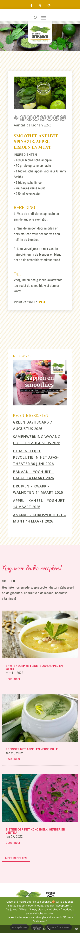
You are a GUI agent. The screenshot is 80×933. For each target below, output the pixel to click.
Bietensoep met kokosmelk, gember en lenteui (35, 831)
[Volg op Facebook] (31, 5)
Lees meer (13, 678)
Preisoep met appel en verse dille (32, 749)
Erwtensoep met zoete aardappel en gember (34, 667)
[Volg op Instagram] (48, 5)
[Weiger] (75, 915)
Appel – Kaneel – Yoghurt (39, 500)
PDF (42, 302)
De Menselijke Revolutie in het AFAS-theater (36, 457)
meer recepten (16, 858)
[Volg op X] (40, 5)
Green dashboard (31, 422)
